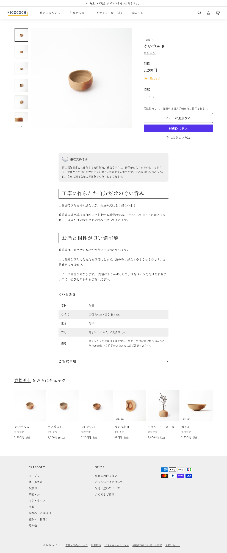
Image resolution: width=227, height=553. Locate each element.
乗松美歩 (150, 53)
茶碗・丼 (34, 494)
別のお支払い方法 (178, 138)
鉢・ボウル (36, 482)
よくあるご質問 (105, 494)
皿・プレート (37, 476)
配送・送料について (107, 488)
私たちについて (50, 12)
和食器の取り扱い (106, 476)
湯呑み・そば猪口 (40, 513)
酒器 (31, 507)
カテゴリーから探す (109, 12)
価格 (147, 63)
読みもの (138, 12)
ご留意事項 (67, 361)
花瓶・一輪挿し (38, 519)
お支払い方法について (109, 482)
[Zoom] (81, 78)
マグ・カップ (37, 500)
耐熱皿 (33, 488)
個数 (147, 89)
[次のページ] (21, 125)
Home (147, 39)
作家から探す (79, 12)
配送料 (167, 108)
